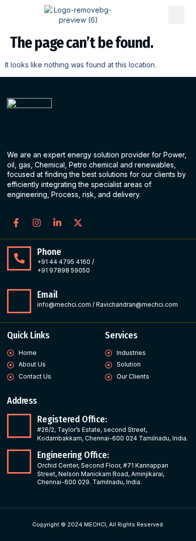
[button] (176, 15)
